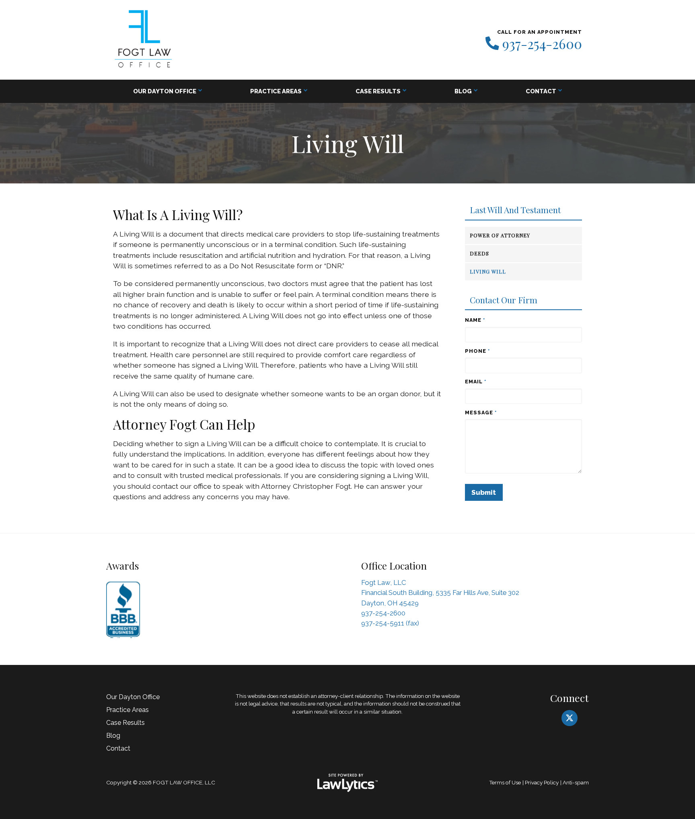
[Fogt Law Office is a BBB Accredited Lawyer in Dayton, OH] (123, 608)
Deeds (479, 253)
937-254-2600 (542, 43)
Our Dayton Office (164, 91)
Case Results (378, 91)
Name (475, 320)
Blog (463, 91)
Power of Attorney (500, 235)
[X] (569, 718)
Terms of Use (505, 782)
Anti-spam (576, 782)
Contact (541, 91)
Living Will (488, 271)
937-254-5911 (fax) (390, 623)
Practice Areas (276, 91)
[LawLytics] (347, 783)
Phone (477, 351)
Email (475, 382)
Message (481, 413)
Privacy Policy (542, 782)
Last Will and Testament (515, 210)
